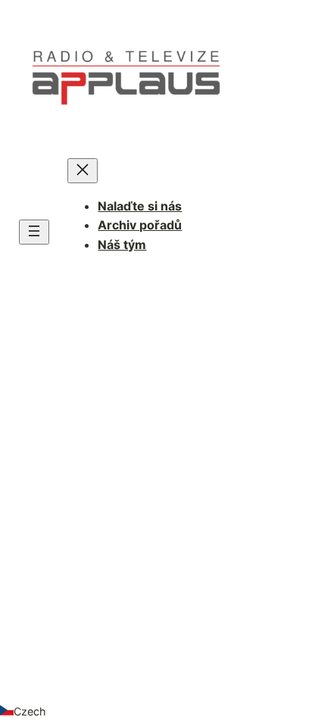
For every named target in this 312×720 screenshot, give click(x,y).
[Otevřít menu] (34, 232)
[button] (156, 711)
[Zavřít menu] (82, 170)
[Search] (246, 537)
